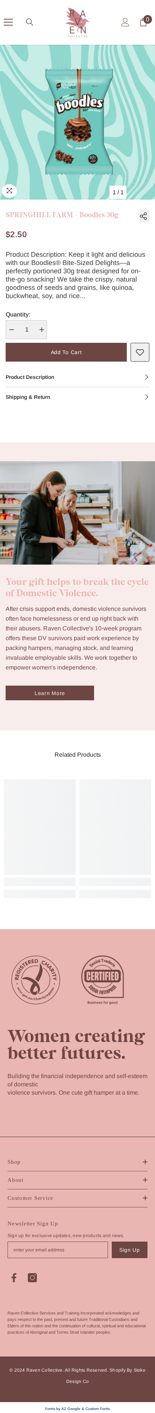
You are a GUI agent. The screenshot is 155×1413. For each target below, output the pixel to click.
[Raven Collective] (77, 513)
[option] (77, 122)
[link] (40, 882)
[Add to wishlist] (140, 352)
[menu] (8, 22)
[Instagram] (32, 1277)
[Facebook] (14, 1277)
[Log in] (125, 22)
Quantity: (18, 314)
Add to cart (66, 352)
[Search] (29, 22)
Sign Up (129, 1250)
